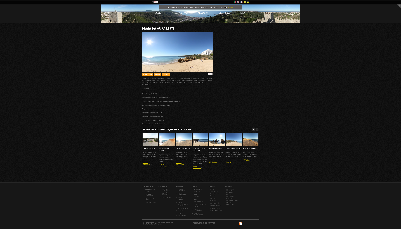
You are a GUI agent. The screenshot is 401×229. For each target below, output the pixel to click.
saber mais (231, 7)
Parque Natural (200, 204)
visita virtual (147, 164)
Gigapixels (224, 13)
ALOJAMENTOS (149, 186)
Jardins (196, 196)
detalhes (145, 163)
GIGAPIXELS (229, 186)
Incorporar (166, 74)
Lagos (196, 199)
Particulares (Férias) (150, 199)
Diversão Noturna (165, 194)
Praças (180, 213)
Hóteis (147, 191)
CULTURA (179, 186)
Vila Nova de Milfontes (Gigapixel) (230, 196)
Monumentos (183, 208)
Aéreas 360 (203, 13)
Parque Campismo (149, 195)
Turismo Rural (150, 202)
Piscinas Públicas (216, 211)
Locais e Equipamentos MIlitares (183, 204)
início (158, 13)
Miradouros (198, 201)
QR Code (157, 74)
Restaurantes (166, 197)
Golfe (196, 194)
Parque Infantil (216, 206)
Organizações (215, 203)
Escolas (213, 198)
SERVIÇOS (212, 186)
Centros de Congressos (214, 192)
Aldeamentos (150, 189)
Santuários (182, 216)
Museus (180, 211)
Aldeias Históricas (181, 190)
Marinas (213, 201)
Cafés (212, 189)
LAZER (194, 186)
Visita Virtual (147, 74)
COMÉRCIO (163, 186)
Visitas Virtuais (150, 223)
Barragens (198, 189)
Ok (225, 7)
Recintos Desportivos (198, 210)
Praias (196, 206)
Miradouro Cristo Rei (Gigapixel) (230, 190)
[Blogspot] (240, 222)
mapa (242, 13)
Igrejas (180, 200)
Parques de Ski (215, 208)
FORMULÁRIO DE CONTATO (204, 223)
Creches (213, 196)
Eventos (197, 191)
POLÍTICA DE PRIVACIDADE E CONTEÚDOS (152, 225)
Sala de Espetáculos (198, 214)
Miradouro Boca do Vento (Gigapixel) (232, 202)
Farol (180, 197)
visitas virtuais (179, 13)
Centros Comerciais (166, 190)
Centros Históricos (182, 194)
